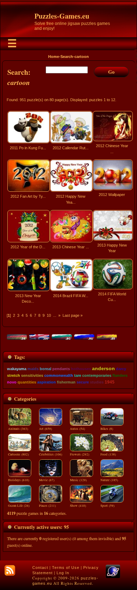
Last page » (73, 315)
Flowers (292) (79, 454)
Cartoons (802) (18, 454)
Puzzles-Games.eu (61, 16)
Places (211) (47, 506)
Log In (63, 573)
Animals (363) (18, 429)
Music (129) (78, 480)
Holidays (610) (18, 480)
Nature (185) (109, 480)
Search (66, 56)
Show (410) (78, 506)
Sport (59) (107, 506)
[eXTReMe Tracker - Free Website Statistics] (113, 577)
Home (53, 56)
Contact (40, 567)
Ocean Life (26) (19, 506)
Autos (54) (77, 429)
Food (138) (108, 454)
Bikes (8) (106, 429)
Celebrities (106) (50, 454)
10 (49, 315)
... (54, 315)
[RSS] (9, 570)
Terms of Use (65, 567)
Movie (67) (46, 480)
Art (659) (45, 429)
